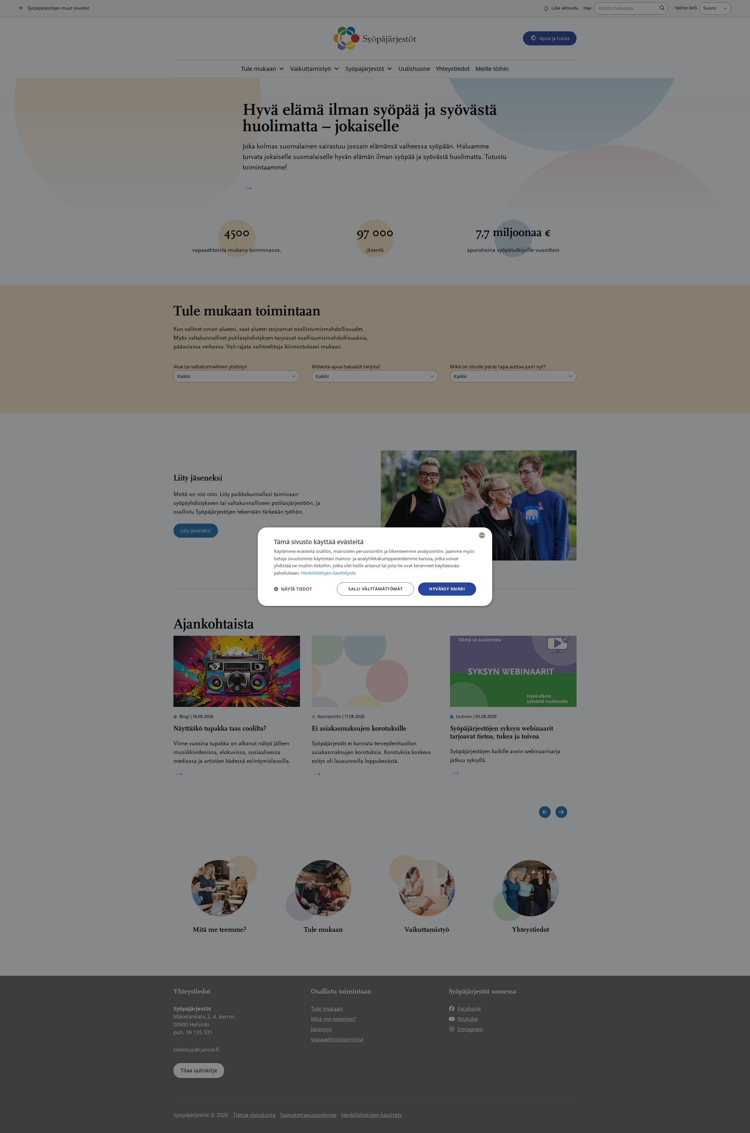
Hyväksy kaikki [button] (447, 589)
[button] (293, 589)
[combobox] (482, 535)
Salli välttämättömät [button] (375, 589)
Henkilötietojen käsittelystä (328, 573)
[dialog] (375, 566)
